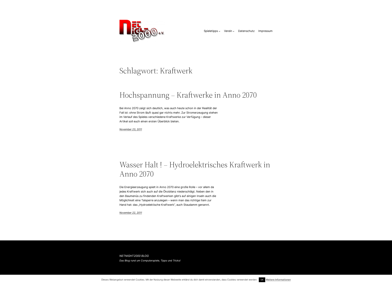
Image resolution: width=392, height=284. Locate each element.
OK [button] (262, 279)
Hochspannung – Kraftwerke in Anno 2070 (188, 94)
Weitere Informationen (278, 279)
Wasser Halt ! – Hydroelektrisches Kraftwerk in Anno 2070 (194, 169)
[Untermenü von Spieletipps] (219, 31)
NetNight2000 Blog (134, 255)
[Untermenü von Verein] (233, 31)
